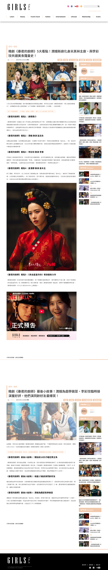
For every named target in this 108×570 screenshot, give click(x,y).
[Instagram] (68, 6)
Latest (12, 17)
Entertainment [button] (61, 17)
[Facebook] (72, 6)
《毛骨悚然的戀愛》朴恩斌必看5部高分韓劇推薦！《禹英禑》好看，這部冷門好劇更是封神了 (95, 203)
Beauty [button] (22, 17)
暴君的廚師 (97, 60)
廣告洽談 (98, 565)
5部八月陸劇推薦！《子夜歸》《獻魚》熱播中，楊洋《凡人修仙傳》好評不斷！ (31, 111)
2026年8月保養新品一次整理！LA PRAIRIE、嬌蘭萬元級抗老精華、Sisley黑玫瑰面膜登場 (95, 182)
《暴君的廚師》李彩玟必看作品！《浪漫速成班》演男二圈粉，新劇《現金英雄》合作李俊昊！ (90, 142)
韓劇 (60, 60)
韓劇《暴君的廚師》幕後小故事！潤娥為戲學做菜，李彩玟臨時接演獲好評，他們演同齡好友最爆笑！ (90, 98)
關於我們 (84, 565)
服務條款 (91, 565)
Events (98, 17)
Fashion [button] (48, 17)
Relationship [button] (86, 17)
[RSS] (81, 6)
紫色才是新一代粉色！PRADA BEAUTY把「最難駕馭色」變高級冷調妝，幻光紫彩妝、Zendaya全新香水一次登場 (95, 189)
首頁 (10, 47)
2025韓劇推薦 (87, 400)
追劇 (15, 47)
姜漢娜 (82, 60)
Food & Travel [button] (35, 17)
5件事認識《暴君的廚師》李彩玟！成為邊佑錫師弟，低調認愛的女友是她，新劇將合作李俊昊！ (90, 119)
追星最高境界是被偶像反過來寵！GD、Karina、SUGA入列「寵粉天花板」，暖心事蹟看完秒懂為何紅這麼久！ (95, 196)
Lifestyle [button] (74, 17)
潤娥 (66, 60)
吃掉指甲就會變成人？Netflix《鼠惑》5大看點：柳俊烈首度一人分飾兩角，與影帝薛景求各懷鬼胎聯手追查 (95, 175)
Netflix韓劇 (73, 60)
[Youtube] (76, 6)
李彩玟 (89, 60)
